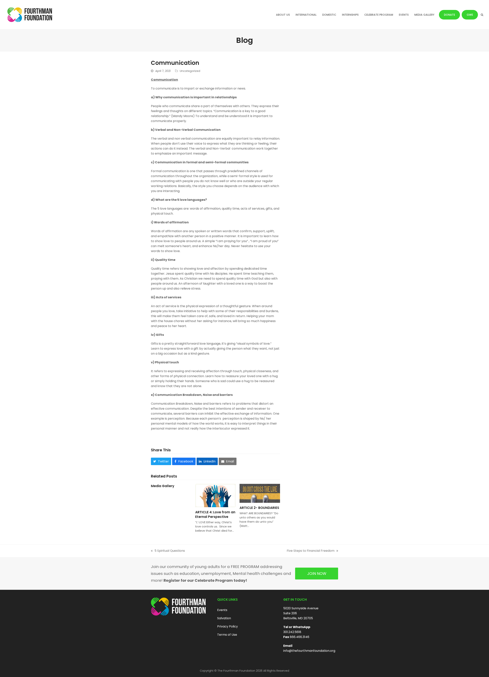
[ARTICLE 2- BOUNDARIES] (260, 493)
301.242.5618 (292, 632)
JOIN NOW (316, 573)
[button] (482, 15)
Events (222, 610)
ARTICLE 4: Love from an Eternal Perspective (215, 514)
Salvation (224, 618)
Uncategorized (190, 71)
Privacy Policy (227, 626)
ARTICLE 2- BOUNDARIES (259, 507)
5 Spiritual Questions (168, 550)
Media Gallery (162, 486)
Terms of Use (227, 634)
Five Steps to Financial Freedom (310, 550)
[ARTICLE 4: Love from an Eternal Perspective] (215, 495)
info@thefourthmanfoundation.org (309, 651)
